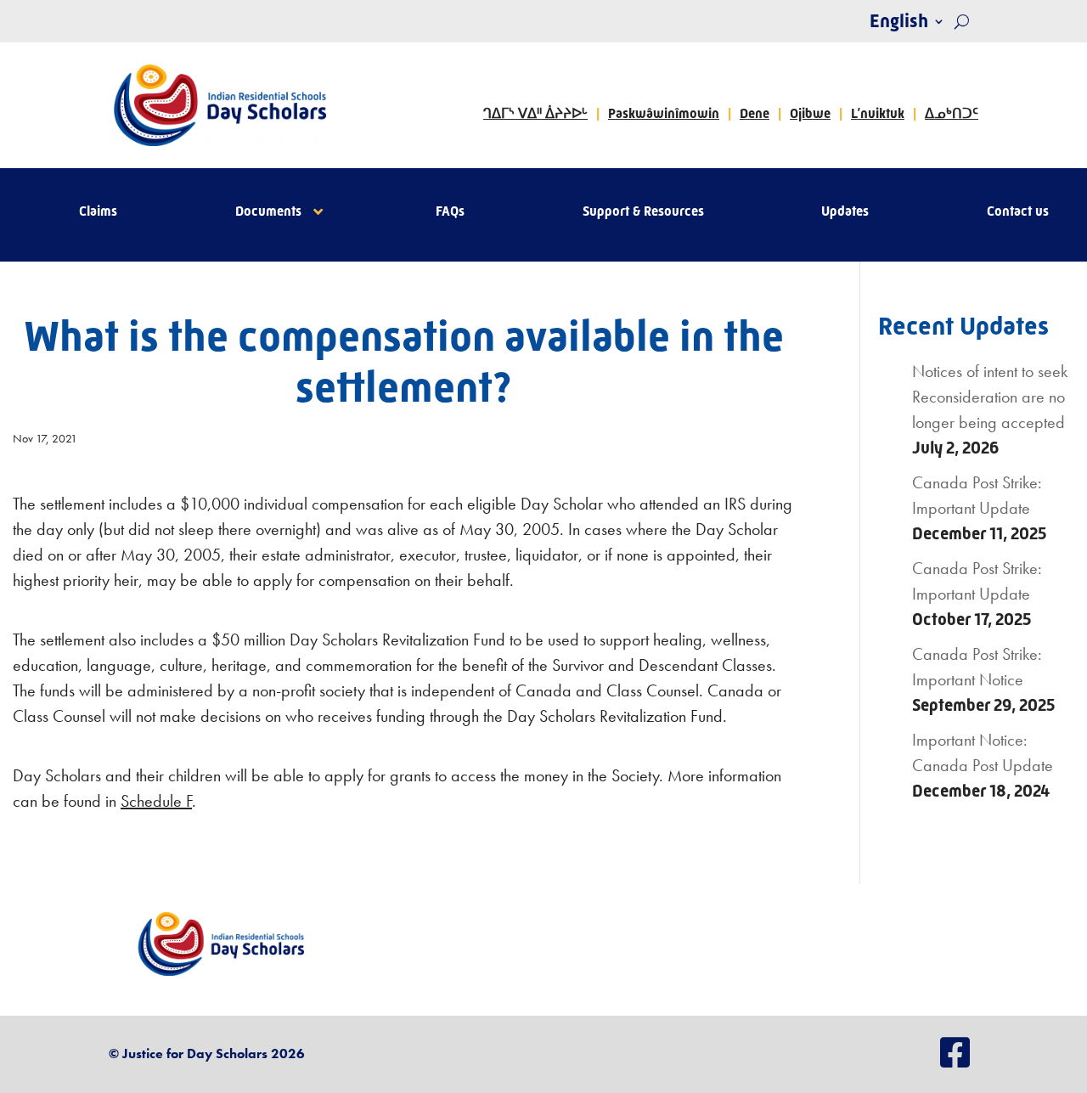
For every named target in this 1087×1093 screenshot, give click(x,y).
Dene (754, 113)
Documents (268, 212)
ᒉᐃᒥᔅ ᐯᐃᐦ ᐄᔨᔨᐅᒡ (535, 113)
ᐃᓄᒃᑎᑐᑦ (951, 113)
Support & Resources (643, 212)
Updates (845, 212)
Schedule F (156, 801)
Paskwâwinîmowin (663, 113)
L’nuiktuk (877, 113)
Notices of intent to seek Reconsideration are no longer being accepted (989, 396)
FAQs (450, 212)
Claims (98, 212)
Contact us (1018, 212)
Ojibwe (810, 113)
